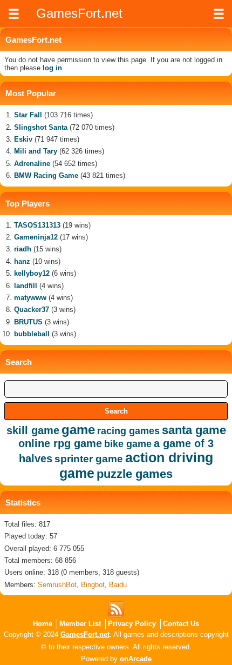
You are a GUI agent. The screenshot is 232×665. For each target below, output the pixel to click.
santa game (194, 430)
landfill (25, 286)
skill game (32, 430)
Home (42, 624)
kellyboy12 (32, 273)
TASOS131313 (37, 225)
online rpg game (60, 443)
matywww (30, 298)
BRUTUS (28, 322)
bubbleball (32, 334)
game (78, 429)
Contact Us (181, 624)
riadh (22, 249)
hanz (22, 261)
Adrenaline (32, 163)
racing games (128, 430)
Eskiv (23, 139)
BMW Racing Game (46, 175)
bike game (128, 443)
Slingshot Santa (40, 127)
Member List (80, 624)
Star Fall (28, 115)
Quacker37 (31, 309)
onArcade (136, 659)
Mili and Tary (35, 151)
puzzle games (135, 474)
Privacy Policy (132, 624)
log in (52, 68)
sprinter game (88, 458)
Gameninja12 (36, 237)
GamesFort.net (85, 634)
